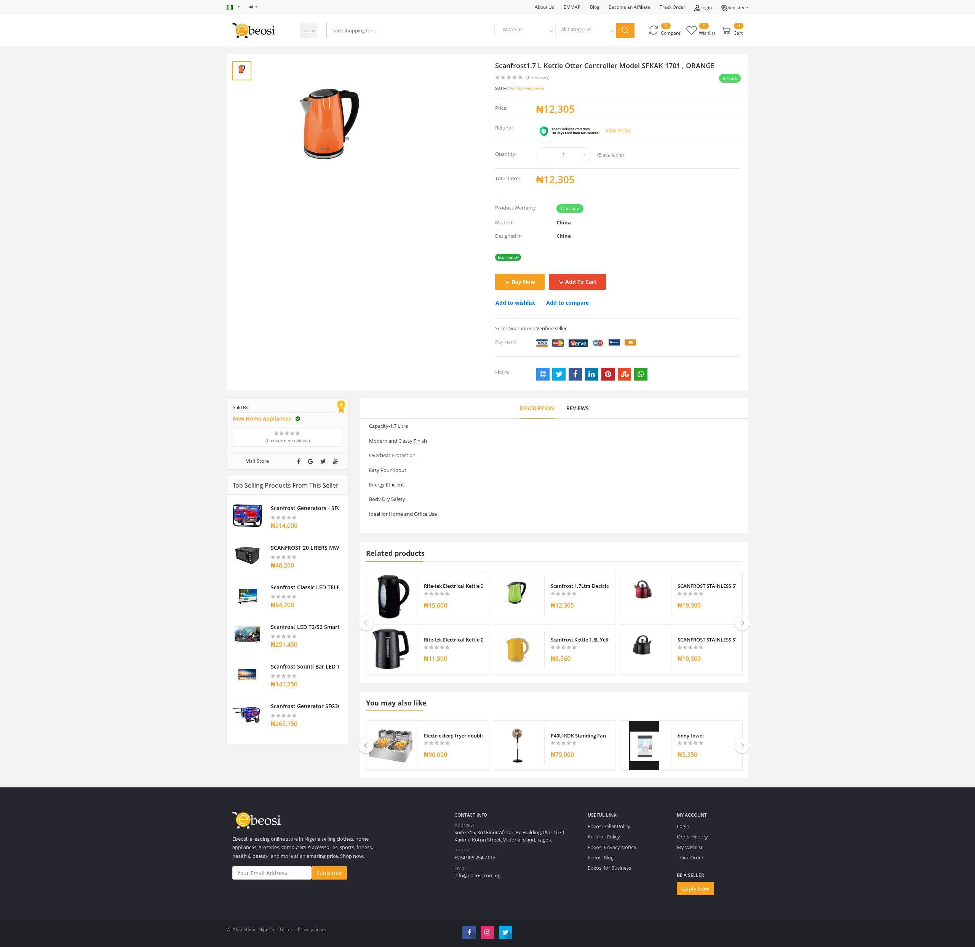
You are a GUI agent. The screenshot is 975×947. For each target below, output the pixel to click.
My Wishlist (690, 847)
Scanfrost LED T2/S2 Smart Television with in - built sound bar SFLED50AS (305, 626)
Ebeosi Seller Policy (609, 826)
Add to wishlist (515, 302)
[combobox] (524, 30)
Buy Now (522, 281)
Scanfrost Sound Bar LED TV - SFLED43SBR (305, 666)
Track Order (672, 7)
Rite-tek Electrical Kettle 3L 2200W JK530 (453, 585)
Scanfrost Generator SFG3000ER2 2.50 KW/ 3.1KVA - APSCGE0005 (305, 706)
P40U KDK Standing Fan (578, 735)
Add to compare (567, 302)
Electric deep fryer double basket (453, 735)
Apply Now (695, 888)
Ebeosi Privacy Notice (612, 847)
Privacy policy (312, 929)
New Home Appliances (526, 88)
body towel (691, 735)
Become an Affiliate (629, 7)
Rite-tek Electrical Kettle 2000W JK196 (453, 639)
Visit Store (257, 461)
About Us (544, 7)
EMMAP (572, 7)
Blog (594, 7)
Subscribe (329, 873)
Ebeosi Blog (601, 857)
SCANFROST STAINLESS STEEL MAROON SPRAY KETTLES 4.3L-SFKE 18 (707, 585)
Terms (286, 929)
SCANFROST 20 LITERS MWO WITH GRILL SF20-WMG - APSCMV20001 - (305, 547)
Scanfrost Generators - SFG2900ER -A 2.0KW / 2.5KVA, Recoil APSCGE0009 (305, 508)
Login (706, 7)
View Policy (618, 130)
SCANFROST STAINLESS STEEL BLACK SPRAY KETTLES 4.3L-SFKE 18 (707, 639)
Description (536, 408)
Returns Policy (604, 836)
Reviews (577, 408)
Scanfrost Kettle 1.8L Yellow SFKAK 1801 (580, 639)
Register (736, 7)
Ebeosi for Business (609, 867)
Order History (692, 836)
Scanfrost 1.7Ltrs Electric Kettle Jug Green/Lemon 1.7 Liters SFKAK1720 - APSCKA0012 (580, 585)
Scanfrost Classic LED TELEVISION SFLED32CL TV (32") (305, 587)
